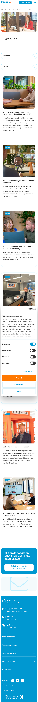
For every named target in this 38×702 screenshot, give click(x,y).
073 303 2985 (26, 2)
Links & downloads (8, 690)
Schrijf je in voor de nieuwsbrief (19, 567)
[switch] (33, 350)
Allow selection (19, 384)
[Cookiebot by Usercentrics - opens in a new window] (27, 309)
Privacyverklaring (7, 685)
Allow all (19, 378)
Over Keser (6, 670)
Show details (27, 371)
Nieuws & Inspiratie (14, 9)
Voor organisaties (9, 661)
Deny (19, 391)
